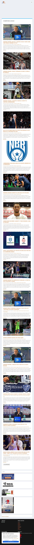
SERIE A (19, 523)
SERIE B (19, 525)
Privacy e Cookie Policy (4, 543)
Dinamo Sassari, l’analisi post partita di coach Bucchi (15, 365)
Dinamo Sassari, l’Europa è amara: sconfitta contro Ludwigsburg (15, 101)
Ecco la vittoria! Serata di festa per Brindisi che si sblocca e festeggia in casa (16, 131)
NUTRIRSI (19, 529)
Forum (7, 543)
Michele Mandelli (6, 310)
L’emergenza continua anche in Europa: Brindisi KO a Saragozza (17, 164)
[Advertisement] (17, 10)
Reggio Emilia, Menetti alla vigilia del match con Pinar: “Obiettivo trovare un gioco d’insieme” (16, 452)
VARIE (19, 528)
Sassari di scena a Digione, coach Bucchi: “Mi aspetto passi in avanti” (15, 425)
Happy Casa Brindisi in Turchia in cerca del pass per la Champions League (17, 251)
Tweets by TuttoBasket (5, 516)
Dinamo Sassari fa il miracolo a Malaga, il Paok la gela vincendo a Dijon (16, 280)
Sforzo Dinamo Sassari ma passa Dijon (13, 337)
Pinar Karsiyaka (27, 454)
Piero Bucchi (27, 310)
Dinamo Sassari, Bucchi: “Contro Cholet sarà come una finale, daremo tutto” (16, 42)
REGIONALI (19, 526)
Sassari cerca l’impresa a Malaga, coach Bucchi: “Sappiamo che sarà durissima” (16, 309)
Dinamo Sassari (21, 282)
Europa (20, 44)
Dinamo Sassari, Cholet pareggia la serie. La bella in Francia (16, 72)
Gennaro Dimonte (6, 44)
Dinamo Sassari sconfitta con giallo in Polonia (16, 192)
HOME (19, 522)
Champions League (16, 44)
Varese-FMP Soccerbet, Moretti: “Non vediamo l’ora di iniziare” (16, 221)
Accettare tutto (11, 541)
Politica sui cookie (16, 538)
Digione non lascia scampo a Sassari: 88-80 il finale (16, 394)
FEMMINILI (19, 527)
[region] (11, 537)
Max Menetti (22, 454)
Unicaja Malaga (5, 311)
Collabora (9, 543)
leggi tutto (4, 50)
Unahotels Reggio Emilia (6, 455)
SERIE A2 (19, 524)
